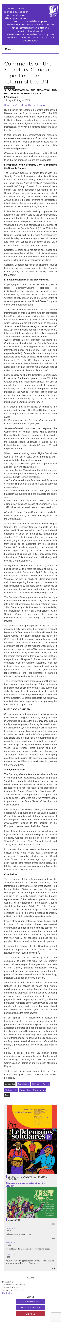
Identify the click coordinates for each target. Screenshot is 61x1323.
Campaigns (23, 1084)
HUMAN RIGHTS (40, 1084)
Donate (30, 1313)
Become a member (30, 1307)
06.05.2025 (8, 1255)
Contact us (7, 1293)
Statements (11, 1090)
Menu (8, 49)
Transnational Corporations (33, 1090)
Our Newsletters (30, 1301)
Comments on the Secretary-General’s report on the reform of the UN (29, 73)
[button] (54, 1269)
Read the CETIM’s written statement (25, 105)
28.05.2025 (8, 1242)
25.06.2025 (8, 1228)
